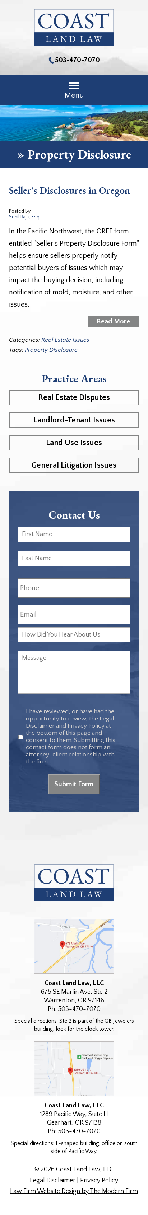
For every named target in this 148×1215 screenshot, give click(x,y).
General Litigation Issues (74, 465)
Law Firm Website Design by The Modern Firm (74, 1191)
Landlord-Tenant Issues (74, 420)
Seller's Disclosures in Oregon (69, 190)
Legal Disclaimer (52, 1180)
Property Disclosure (51, 350)
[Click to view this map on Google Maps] (74, 946)
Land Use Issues (74, 442)
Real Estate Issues (65, 340)
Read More (113, 321)
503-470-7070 (77, 60)
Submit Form (74, 784)
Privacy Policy (99, 1180)
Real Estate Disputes (74, 397)
